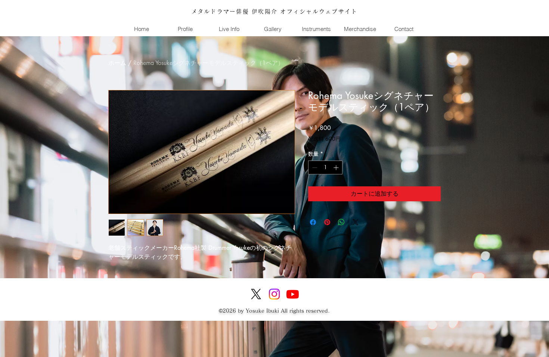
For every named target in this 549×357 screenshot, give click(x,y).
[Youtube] (292, 294)
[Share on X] (355, 222)
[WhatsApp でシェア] (341, 222)
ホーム (117, 63)
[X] (256, 294)
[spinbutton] (325, 167)
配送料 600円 (324, 138)
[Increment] (336, 167)
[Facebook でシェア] (312, 222)
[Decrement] (314, 167)
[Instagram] (274, 294)
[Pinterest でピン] (327, 222)
